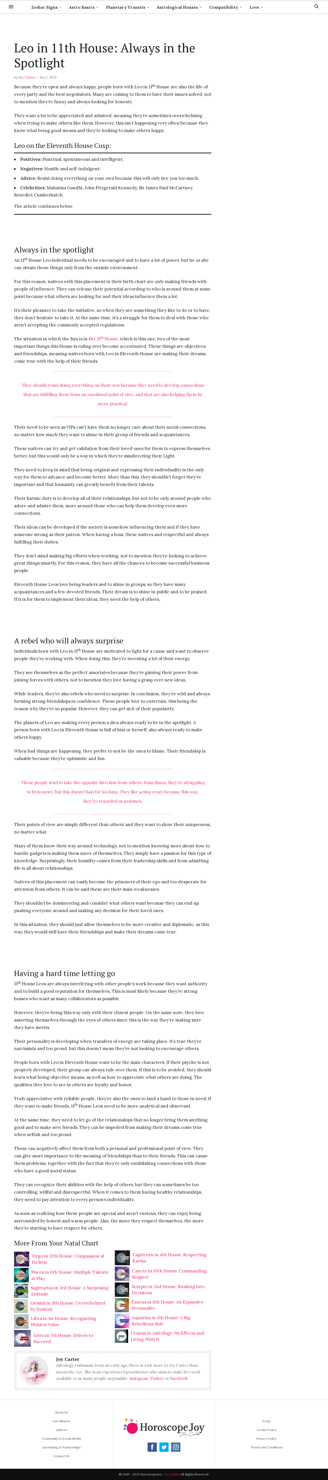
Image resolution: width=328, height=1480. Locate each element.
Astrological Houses (177, 7)
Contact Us (61, 1456)
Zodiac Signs (44, 7)
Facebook (179, 1378)
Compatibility (223, 7)
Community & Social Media (61, 1438)
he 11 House (104, 339)
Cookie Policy (266, 1430)
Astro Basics (82, 7)
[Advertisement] (112, 27)
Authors (61, 1430)
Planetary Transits (125, 7)
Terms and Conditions (267, 1447)
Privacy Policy (266, 1438)
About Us (61, 1412)
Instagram (138, 1378)
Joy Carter (27, 77)
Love (254, 7)
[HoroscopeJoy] (21, 6)
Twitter (157, 1378)
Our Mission (61, 1421)
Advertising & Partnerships (61, 1447)
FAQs (266, 1421)
